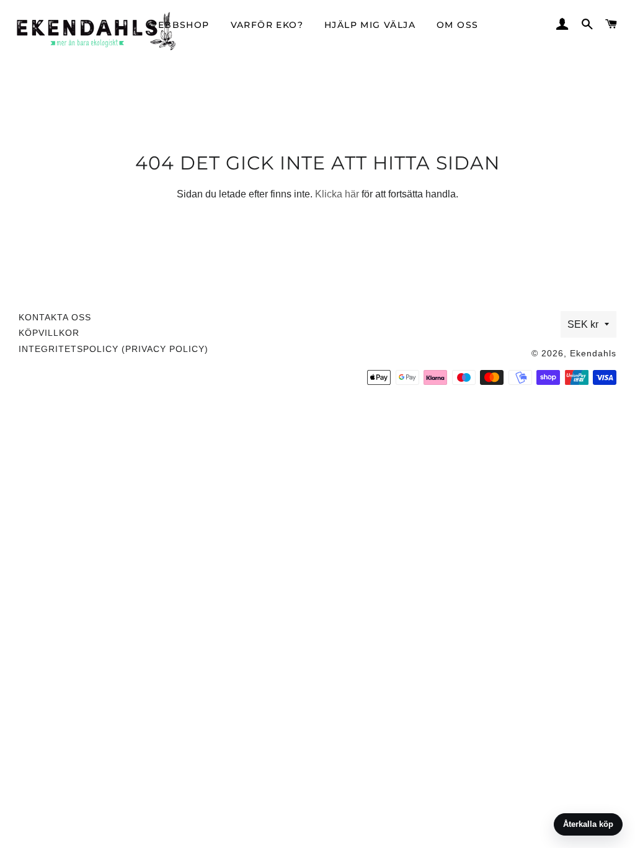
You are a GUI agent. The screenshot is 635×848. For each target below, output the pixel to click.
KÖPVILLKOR (49, 333)
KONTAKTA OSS (55, 317)
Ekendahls (593, 353)
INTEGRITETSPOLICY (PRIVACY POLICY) (113, 349)
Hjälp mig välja (369, 24)
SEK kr (582, 324)
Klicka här (337, 194)
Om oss (457, 24)
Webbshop (178, 24)
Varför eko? (267, 24)
